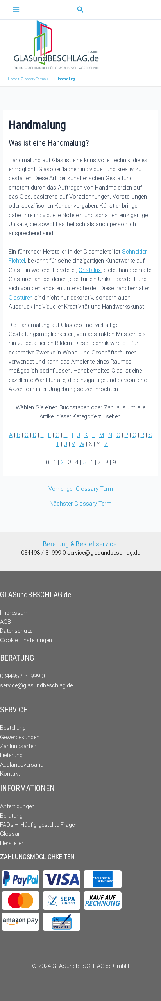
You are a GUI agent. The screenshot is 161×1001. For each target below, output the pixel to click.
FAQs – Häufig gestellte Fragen (39, 824)
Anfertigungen (17, 806)
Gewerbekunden (19, 737)
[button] (80, 10)
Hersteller (11, 843)
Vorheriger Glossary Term (80, 489)
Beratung (11, 815)
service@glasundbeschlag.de (103, 552)
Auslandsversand (21, 764)
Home (12, 79)
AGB (5, 621)
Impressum (14, 612)
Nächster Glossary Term (80, 504)
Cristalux (90, 270)
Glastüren (21, 297)
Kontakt (10, 773)
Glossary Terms (33, 79)
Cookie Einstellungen (26, 640)
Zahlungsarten (18, 746)
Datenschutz (16, 630)
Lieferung (11, 755)
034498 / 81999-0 (44, 552)
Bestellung (13, 727)
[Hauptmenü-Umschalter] (16, 10)
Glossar (10, 833)
